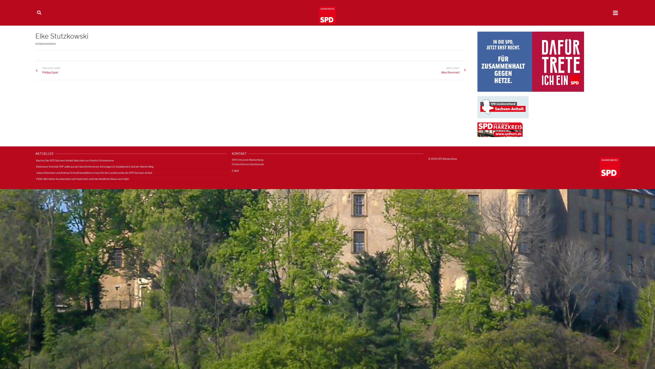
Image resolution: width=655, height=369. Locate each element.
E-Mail (235, 170)
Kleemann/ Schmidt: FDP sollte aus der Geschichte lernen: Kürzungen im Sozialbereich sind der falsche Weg (95, 166)
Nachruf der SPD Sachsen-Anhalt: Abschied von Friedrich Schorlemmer (75, 160)
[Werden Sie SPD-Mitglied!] (530, 61)
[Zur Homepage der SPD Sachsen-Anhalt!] (503, 106)
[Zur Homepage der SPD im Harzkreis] (500, 129)
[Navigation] (615, 13)
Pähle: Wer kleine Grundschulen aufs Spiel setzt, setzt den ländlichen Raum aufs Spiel (82, 178)
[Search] (39, 13)
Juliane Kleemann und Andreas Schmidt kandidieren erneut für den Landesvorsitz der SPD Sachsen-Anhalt (94, 172)
